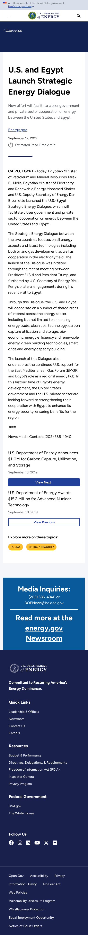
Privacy (59, 876)
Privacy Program (20, 784)
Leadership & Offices (24, 712)
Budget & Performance (25, 755)
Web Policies (18, 892)
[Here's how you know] (44, 5)
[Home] (44, 19)
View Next (29, 482)
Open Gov (16, 876)
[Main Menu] (9, 16)
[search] (79, 16)
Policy (15, 547)
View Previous (31, 522)
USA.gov (15, 806)
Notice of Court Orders (25, 926)
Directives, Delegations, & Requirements (38, 762)
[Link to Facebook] (11, 843)
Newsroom (16, 719)
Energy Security (41, 547)
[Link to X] (46, 843)
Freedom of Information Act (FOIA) (34, 769)
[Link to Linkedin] (28, 843)
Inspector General (21, 777)
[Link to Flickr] (55, 843)
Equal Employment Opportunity (31, 917)
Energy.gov (17, 130)
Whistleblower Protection (27, 909)
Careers (14, 733)
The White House (21, 813)
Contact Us (17, 726)
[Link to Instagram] (20, 843)
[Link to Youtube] (37, 843)
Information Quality (23, 884)
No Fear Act (52, 884)
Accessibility (39, 876)
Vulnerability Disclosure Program (32, 901)
